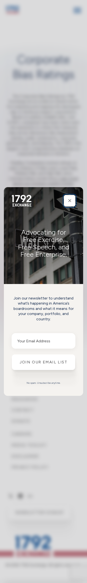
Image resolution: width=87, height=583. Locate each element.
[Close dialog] (69, 201)
